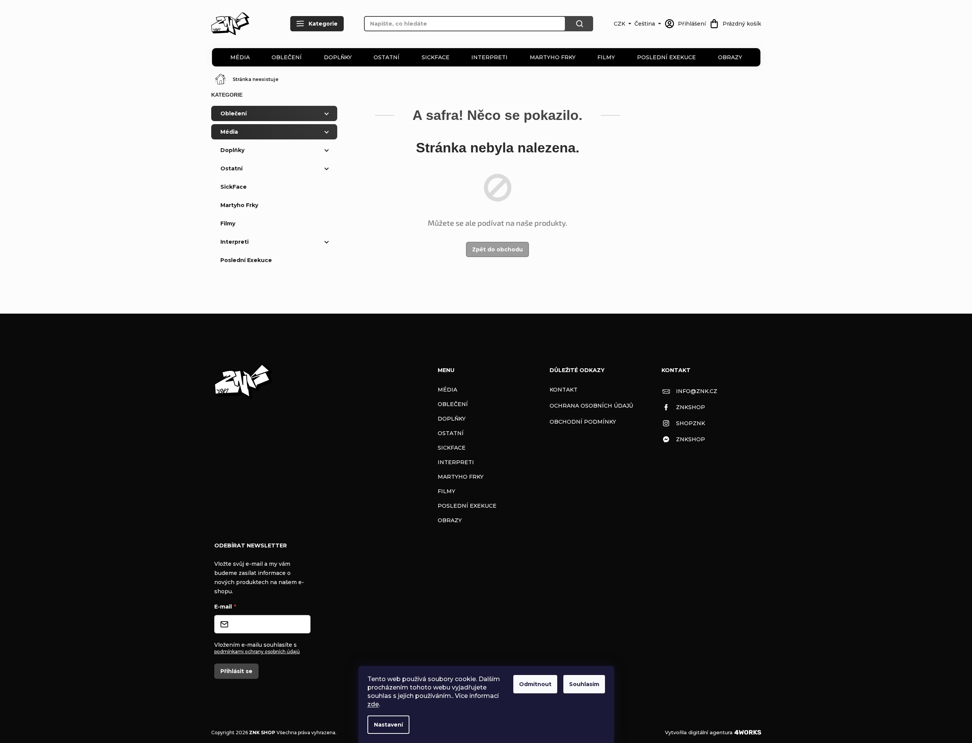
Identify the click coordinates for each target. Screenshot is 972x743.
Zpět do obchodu (497, 249)
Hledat (579, 23)
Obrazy (730, 57)
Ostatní (386, 57)
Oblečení (287, 57)
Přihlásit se (236, 671)
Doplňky (338, 57)
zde (373, 704)
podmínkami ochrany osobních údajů (257, 651)
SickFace (436, 57)
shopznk (690, 423)
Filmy (606, 57)
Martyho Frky (553, 57)
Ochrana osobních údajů (591, 405)
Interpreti (489, 57)
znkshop (690, 407)
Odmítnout (535, 684)
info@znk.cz (696, 391)
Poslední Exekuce (666, 57)
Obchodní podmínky (583, 421)
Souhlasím (584, 684)
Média (240, 57)
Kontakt (563, 389)
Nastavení (388, 724)
